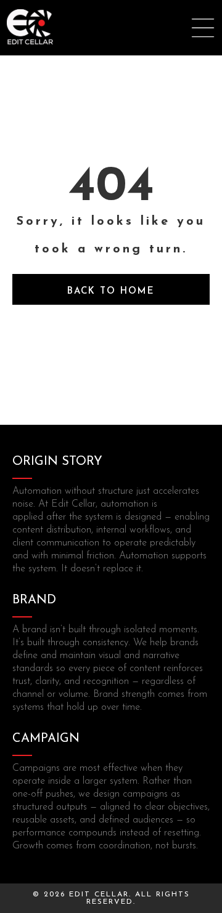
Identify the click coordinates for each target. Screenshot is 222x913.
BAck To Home (111, 291)
